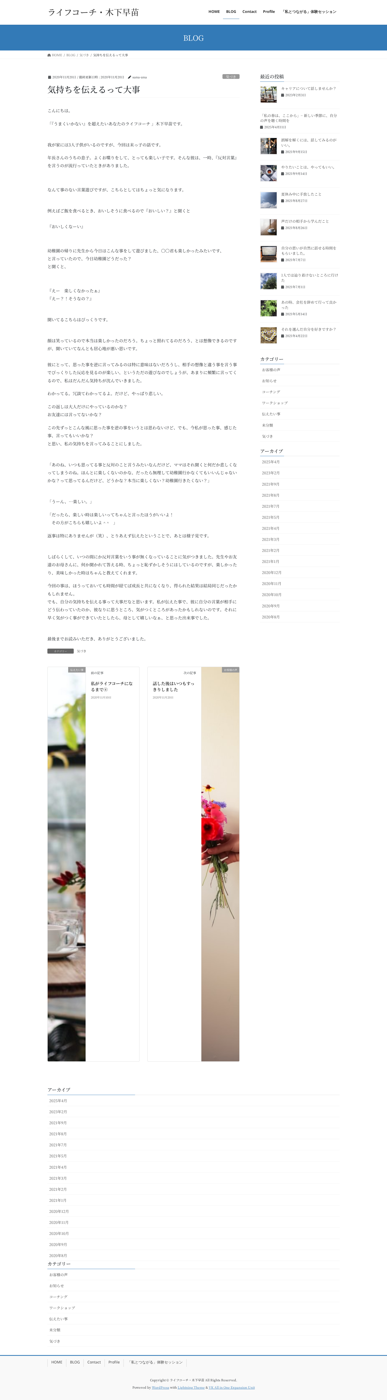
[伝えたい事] (67, 864)
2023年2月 (271, 472)
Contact (94, 1363)
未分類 (267, 425)
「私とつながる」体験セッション (155, 1363)
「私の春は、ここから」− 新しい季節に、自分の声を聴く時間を (298, 118)
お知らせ (269, 380)
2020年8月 (271, 616)
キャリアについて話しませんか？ (308, 88)
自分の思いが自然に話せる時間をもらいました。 (308, 250)
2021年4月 (271, 528)
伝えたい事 (271, 413)
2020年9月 (271, 605)
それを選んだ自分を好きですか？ (308, 329)
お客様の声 (271, 369)
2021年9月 (271, 484)
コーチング (271, 391)
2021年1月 (270, 561)
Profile (114, 1363)
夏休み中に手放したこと (301, 194)
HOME (56, 1363)
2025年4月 (271, 461)
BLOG (75, 1363)
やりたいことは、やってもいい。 (308, 167)
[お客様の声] (220, 864)
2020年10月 (272, 594)
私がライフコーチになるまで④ (112, 686)
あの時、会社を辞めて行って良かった (308, 304)
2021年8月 (271, 495)
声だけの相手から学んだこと (305, 221)
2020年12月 (272, 572)
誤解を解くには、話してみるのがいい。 (308, 142)
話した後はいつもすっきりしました (174, 686)
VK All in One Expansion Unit (232, 1387)
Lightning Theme (191, 1387)
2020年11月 (271, 583)
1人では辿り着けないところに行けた (309, 277)
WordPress (160, 1387)
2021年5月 (271, 517)
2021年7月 (271, 506)
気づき (231, 76)
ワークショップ (275, 402)
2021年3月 (271, 539)
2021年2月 (271, 550)
